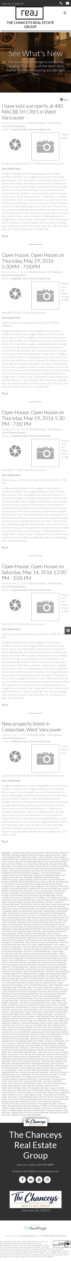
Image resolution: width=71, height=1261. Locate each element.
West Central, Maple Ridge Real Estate (23, 1097)
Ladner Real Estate (18, 987)
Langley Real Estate (25, 989)
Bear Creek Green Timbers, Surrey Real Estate (20, 864)
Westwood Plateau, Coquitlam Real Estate (24, 1106)
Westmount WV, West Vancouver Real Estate (19, 1103)
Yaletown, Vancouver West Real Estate (26, 1115)
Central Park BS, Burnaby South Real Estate (18, 900)
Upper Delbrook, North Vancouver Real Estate (26, 1086)
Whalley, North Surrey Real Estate (54, 1106)
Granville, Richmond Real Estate (53, 962)
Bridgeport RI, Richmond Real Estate (16, 873)
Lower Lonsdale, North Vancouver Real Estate (19, 991)
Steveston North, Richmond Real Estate (38, 1065)
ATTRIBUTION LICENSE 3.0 (53, 1235)
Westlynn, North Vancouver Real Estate (45, 1101)
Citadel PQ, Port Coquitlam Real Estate (35, 904)
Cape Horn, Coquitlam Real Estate (15, 888)
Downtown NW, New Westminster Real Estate (35, 922)
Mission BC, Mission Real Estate (31, 1003)
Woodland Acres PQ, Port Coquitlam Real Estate (30, 1112)
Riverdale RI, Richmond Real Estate (15, 1038)
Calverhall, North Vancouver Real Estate (18, 884)
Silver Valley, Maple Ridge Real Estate (22, 1052)
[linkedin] (31, 1179)
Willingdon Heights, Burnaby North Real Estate (26, 1110)
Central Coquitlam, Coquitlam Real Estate (39, 895)
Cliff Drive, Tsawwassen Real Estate (22, 906)
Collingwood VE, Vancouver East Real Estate (52, 909)
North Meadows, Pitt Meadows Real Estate (36, 1014)
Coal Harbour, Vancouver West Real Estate (18, 909)
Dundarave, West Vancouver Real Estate (39, 926)
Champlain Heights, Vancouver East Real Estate (26, 902)
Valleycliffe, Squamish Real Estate (35, 1088)
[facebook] (23, 1179)
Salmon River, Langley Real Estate (44, 1043)
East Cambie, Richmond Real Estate (55, 929)
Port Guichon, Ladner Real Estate (21, 1027)
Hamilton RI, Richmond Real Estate (15, 967)
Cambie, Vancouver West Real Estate (48, 884)
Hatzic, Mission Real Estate (34, 971)
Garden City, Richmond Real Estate (37, 951)
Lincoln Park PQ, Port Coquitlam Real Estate (51, 989)
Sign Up (18, 3)
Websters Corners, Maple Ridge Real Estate (25, 1094)
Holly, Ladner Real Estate (11, 976)
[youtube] (40, 1179)
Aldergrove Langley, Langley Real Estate (37, 857)
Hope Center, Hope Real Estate (34, 976)
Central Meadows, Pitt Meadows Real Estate (50, 897)
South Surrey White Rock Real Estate (26, 1061)
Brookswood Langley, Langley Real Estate (17, 879)
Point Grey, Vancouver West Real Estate (31, 1025)
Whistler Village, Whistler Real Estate (17, 1108)
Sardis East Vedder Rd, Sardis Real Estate (42, 1045)
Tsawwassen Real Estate (52, 1081)
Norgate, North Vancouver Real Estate (39, 1012)
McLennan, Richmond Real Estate (47, 998)
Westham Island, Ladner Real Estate (15, 1101)
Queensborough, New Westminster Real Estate (50, 1032)
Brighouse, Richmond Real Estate (46, 875)
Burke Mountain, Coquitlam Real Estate (49, 879)
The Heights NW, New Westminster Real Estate (40, 1077)
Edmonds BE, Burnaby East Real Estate (35, 935)
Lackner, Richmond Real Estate (35, 985)
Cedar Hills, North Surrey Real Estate (38, 891)
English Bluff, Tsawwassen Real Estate (42, 938)
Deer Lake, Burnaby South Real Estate (42, 920)
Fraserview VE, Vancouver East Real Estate (38, 949)
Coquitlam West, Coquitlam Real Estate (23, 913)
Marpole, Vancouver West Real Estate (16, 996)
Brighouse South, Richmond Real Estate (17, 875)
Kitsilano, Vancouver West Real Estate (41, 982)
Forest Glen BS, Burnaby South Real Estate (41, 942)
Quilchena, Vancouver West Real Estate (45, 1034)
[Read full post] (15, 144)
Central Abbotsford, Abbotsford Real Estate (37, 893)
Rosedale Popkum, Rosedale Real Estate (17, 1041)
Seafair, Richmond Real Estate (56, 1047)
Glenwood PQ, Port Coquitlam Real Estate (40, 958)
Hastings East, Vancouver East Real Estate (42, 969)
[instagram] (48, 1179)
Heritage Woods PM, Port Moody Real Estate (20, 974)
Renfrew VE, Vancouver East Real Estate (46, 1036)
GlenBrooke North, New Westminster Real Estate (39, 956)
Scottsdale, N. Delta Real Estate (32, 1047)
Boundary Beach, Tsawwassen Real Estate (17, 868)
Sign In (6, 3)
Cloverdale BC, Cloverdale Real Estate (51, 906)
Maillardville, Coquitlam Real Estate (25, 994)
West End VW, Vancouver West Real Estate (24, 1099)
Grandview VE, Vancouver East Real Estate (24, 962)
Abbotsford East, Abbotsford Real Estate (28, 853)
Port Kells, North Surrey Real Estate (48, 1027)
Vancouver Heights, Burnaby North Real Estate (26, 1090)
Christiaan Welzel (25, 1235)
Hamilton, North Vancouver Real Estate (44, 967)
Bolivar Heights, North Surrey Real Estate (52, 866)
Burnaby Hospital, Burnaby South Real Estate (19, 882)
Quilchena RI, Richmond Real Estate (15, 1034)
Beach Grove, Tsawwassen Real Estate (52, 861)
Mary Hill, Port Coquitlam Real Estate (46, 996)
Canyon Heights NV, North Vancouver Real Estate (49, 886)
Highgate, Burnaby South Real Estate (52, 974)
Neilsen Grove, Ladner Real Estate (24, 1009)
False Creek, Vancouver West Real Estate (40, 940)
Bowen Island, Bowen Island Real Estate (49, 868)
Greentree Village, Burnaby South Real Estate (19, 965)
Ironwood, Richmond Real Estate (32, 978)
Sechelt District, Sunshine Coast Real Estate (19, 1050)
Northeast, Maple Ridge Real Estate (40, 1016)
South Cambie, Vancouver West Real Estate (24, 1056)
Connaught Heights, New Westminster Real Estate (22, 911)
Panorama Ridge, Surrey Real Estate (33, 1021)
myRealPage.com (35, 1228)
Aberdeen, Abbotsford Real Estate (24, 855)
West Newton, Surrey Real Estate (55, 1099)
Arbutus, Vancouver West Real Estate (22, 861)
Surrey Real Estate (23, 1074)
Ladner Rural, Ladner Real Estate (39, 987)
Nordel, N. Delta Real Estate (12, 1012)
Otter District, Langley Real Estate (38, 1018)
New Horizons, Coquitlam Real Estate (53, 1009)
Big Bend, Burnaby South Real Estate (53, 864)
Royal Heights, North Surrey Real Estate (48, 1041)
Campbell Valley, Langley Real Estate (15, 886)
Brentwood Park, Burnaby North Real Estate (49, 870)
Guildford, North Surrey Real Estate (52, 965)
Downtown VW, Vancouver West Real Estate (40, 924)
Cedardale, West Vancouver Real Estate (30, 129)
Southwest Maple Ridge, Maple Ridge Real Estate (30, 1063)
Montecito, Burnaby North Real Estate (22, 1005)
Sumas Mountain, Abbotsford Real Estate (33, 1070)
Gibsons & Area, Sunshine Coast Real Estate (40, 953)
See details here (11, 168)
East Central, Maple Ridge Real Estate (17, 931)
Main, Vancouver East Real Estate (52, 994)
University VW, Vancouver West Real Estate (19, 1083)
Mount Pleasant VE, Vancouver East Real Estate (34, 1007)
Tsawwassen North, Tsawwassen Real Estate (25, 1081)
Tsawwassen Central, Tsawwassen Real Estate (19, 1079)
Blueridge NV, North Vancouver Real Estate (18, 866)
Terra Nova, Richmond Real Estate (44, 1074)
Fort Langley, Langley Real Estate (39, 944)
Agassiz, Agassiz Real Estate (50, 855)
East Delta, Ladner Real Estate (44, 931)
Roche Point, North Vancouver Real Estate (46, 1038)
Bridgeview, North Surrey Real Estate (46, 873)
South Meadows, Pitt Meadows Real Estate (27, 1059)
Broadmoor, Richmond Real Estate (47, 877)
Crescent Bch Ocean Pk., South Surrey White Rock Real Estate (32, 915)
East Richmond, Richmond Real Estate (32, 933)
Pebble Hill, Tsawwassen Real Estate (25, 1023)
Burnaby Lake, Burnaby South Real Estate (53, 882)
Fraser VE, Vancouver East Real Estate (37, 947)
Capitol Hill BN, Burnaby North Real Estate (45, 888)
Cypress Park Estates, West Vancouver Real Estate (40, 917)
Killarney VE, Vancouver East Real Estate (27, 980)
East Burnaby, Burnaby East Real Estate (26, 929)
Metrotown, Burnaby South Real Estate (35, 1000)
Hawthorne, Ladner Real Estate (57, 971)
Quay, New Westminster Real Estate (47, 1030)
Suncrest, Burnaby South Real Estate (34, 1072)
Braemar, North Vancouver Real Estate (16, 870)
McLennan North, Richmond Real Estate (17, 998)
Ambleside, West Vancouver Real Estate (34, 859)
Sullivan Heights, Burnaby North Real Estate (37, 1068)
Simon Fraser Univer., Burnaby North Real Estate (27, 1054)
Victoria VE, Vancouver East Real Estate (32, 1092)
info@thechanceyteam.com (42, 1171)
